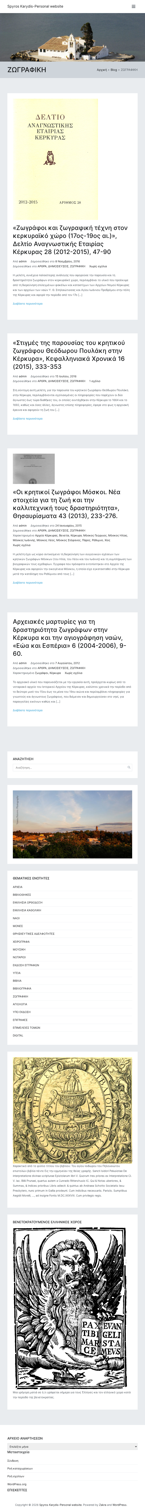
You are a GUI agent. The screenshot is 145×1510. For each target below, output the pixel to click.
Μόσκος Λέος (46, 540)
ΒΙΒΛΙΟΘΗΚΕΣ (22, 894)
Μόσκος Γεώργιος (95, 535)
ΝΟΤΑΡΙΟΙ (19, 957)
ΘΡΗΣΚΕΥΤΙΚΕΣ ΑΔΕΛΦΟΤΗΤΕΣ (34, 933)
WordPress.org (16, 1484)
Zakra (102, 1504)
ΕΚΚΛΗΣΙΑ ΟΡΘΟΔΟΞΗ (27, 902)
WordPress (119, 1504)
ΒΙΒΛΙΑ (17, 980)
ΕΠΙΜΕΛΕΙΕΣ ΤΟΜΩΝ (26, 1027)
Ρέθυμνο (97, 540)
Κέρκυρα (76, 535)
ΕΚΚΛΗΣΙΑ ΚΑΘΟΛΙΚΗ (27, 910)
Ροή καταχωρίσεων (20, 1468)
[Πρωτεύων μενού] (133, 6)
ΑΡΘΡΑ (42, 266)
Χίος (107, 540)
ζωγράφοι (41, 672)
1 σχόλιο (94, 381)
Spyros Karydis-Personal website (35, 6)
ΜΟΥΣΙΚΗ (19, 949)
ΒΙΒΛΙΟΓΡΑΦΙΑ (22, 988)
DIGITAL (18, 1035)
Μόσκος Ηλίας (117, 535)
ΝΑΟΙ (16, 918)
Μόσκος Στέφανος (68, 540)
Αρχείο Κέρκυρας (46, 535)
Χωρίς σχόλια (98, 266)
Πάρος (86, 540)
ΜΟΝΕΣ (18, 926)
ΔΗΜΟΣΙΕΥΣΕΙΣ (58, 266)
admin (23, 261)
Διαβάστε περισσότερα (27, 303)
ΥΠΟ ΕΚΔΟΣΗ (22, 1012)
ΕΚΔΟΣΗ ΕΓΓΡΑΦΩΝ (26, 965)
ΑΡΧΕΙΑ (17, 887)
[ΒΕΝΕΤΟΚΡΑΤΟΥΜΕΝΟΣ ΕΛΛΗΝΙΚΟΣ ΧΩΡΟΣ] (70, 1308)
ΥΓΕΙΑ (17, 973)
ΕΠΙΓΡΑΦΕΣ (20, 1020)
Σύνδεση (12, 1460)
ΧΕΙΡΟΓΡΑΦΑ (21, 941)
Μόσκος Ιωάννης (24, 540)
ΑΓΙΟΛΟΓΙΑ (20, 1004)
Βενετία (64, 535)
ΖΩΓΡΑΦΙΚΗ (77, 266)
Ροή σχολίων (15, 1476)
